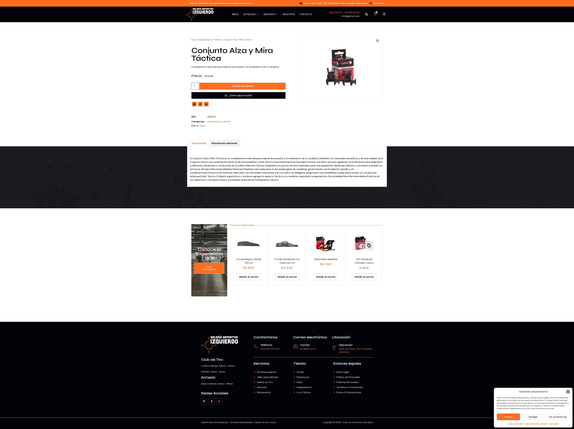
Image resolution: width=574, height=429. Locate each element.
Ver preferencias (558, 416)
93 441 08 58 (352, 12)
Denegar (533, 416)
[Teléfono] (256, 346)
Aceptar (508, 416)
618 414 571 (336, 12)
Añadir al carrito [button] (248, 276)
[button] (568, 391)
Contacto (306, 14)
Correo (305, 345)
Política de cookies (516, 423)
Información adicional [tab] (224, 143)
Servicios (269, 14)
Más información (209, 268)
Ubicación (341, 337)
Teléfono (266, 345)
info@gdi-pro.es (308, 348)
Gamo (202, 125)
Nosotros (289, 14)
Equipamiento (206, 39)
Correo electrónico (310, 337)
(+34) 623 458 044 (270, 348)
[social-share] (194, 104)
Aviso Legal (554, 423)
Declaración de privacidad (536, 423)
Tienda (299, 363)
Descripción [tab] (199, 143)
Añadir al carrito (242, 86)
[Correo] (295, 346)
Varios (218, 39)
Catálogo (249, 14)
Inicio (235, 14)
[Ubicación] (334, 348)
